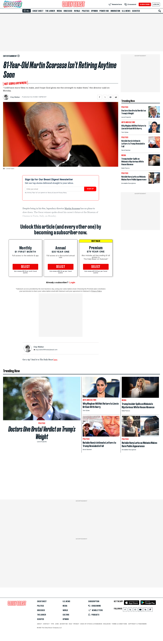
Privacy (76, 624)
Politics (85, 11)
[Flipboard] (150, 610)
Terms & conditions (119, 624)
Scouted (136, 11)
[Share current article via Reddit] (116, 97)
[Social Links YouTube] (140, 610)
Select (25, 266)
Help (70, 624)
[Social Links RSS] (145, 610)
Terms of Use (52, 192)
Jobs (57, 624)
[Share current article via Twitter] (105, 97)
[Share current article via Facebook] (99, 97)
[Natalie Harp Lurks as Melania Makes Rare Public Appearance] (154, 183)
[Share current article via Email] (110, 97)
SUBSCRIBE (145, 4)
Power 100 (104, 11)
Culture (66, 615)
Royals (77, 11)
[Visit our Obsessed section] (21, 4)
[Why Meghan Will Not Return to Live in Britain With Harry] (154, 132)
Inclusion (107, 624)
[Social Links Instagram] (135, 610)
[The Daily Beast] (74, 4)
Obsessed (68, 11)
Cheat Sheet (37, 11)
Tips (52, 624)
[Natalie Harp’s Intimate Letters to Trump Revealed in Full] (154, 147)
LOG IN (156, 4)
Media (59, 11)
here (55, 359)
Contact (46, 624)
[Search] (159, 11)
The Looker (50, 11)
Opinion (94, 11)
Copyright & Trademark (137, 624)
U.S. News (126, 11)
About (39, 624)
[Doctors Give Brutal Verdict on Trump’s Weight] (154, 117)
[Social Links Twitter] (130, 610)
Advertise (64, 624)
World (65, 610)
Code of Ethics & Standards (91, 624)
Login (72, 282)
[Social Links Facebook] (125, 610)
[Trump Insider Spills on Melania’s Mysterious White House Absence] (154, 165)
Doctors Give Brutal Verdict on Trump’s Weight (41, 433)
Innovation (115, 11)
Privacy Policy (63, 192)
